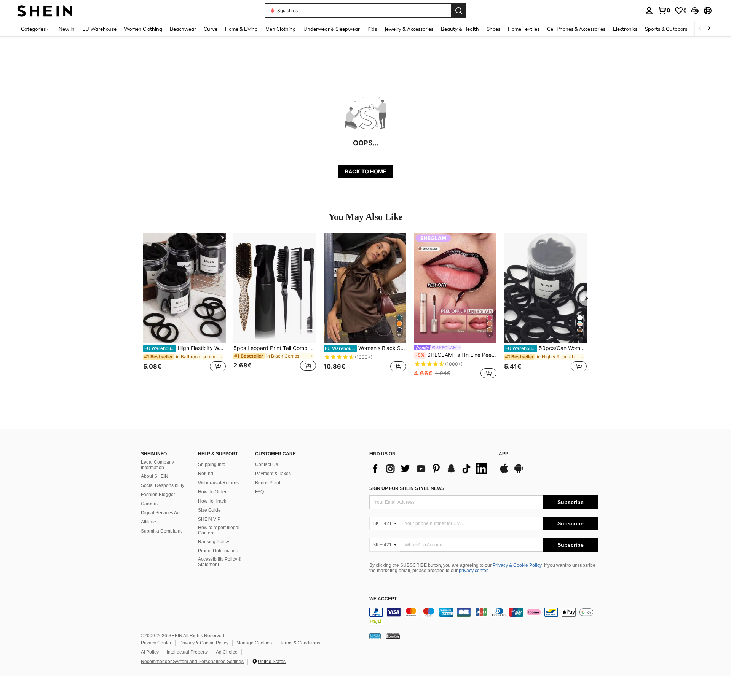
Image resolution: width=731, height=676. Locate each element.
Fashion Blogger (158, 494)
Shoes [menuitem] (493, 29)
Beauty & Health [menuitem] (460, 29)
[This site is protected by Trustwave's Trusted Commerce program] (375, 635)
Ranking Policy (213, 541)
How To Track (212, 501)
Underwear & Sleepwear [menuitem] (331, 29)
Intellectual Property (187, 652)
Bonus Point (267, 482)
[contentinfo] (483, 617)
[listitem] (184, 306)
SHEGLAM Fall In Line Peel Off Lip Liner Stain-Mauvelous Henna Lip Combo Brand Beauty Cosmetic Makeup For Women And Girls (455, 355)
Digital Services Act (160, 512)
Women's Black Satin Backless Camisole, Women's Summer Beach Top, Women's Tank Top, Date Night (365, 348)
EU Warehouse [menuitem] (99, 29)
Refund (205, 473)
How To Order (212, 492)
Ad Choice (227, 652)
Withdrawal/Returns (218, 482)
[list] (430, 468)
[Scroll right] (709, 28)
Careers (149, 503)
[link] (664, 10)
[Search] (458, 10)
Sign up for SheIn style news (406, 488)
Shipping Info (211, 464)
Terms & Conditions (300, 643)
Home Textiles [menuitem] (523, 29)
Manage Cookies (254, 643)
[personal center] (649, 10)
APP (503, 454)
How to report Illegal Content (218, 530)
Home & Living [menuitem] (241, 29)
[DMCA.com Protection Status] (393, 635)
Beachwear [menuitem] (183, 29)
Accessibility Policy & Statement (219, 562)
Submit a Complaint (161, 531)
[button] (694, 10)
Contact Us (266, 464)
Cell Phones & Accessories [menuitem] (576, 29)
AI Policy (150, 652)
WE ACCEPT (383, 598)
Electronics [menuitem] (625, 29)
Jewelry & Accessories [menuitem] (409, 29)
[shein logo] (44, 10)
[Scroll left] (699, 28)
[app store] (504, 472)
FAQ (259, 492)
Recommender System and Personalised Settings (192, 661)
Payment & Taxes (273, 473)
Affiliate (148, 522)
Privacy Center (156, 643)
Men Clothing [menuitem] (280, 29)
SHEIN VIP (209, 519)
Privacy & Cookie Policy (517, 565)
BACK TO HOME (365, 171)
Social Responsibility (162, 485)
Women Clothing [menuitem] (143, 29)
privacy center (473, 570)
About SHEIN (154, 476)
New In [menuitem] (67, 29)
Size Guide (209, 510)
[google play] (518, 472)
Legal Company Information (157, 465)
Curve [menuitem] (210, 29)
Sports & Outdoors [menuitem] (666, 29)
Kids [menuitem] (372, 29)
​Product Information (218, 551)
